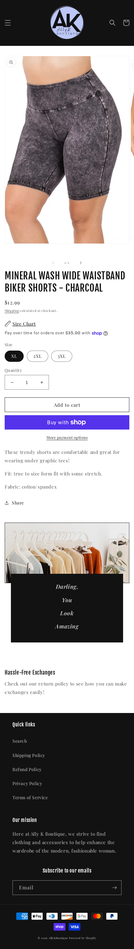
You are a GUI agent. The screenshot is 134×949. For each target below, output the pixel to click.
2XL (37, 356)
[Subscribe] (114, 887)
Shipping (12, 310)
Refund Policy (27, 769)
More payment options (67, 437)
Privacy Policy (27, 783)
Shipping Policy (28, 755)
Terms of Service (30, 797)
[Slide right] (81, 263)
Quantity (13, 370)
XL (14, 356)
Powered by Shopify (82, 938)
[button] (8, 23)
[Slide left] (53, 263)
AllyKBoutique (58, 938)
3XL (62, 356)
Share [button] (18, 503)
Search (19, 741)
